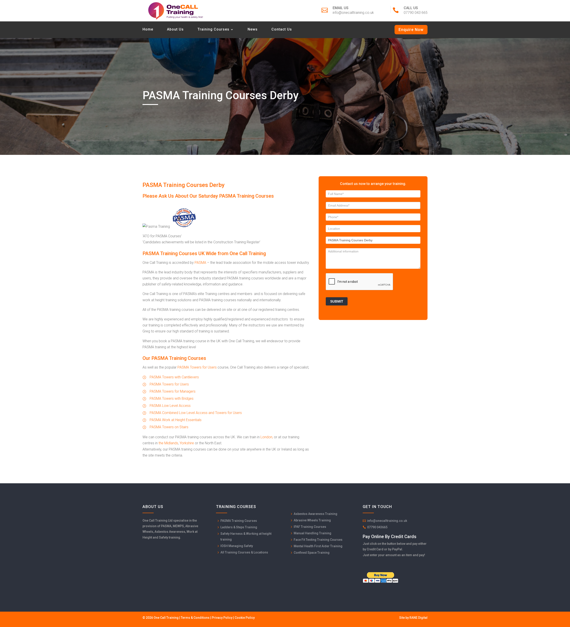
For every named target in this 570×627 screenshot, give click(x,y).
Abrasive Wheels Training (312, 520)
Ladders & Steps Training (238, 527)
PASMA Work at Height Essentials (176, 420)
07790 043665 (377, 527)
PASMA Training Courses (238, 520)
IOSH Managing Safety (236, 546)
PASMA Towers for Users (197, 367)
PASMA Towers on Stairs (169, 427)
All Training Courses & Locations (244, 552)
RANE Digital (418, 617)
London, (267, 437)
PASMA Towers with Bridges (171, 398)
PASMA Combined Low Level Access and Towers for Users (196, 413)
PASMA (200, 262)
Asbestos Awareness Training (315, 514)
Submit (336, 301)
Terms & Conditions (195, 617)
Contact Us (281, 29)
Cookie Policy (245, 617)
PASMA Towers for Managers (172, 391)
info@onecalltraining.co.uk (353, 12)
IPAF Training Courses (310, 527)
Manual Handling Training (312, 533)
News (253, 29)
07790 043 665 (416, 12)
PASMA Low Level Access (170, 406)
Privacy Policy (222, 617)
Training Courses (213, 29)
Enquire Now (411, 29)
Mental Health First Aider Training (318, 546)
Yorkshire (187, 443)
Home (147, 29)
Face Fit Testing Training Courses (318, 539)
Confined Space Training (312, 552)
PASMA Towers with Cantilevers (174, 377)
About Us (175, 29)
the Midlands (168, 443)
